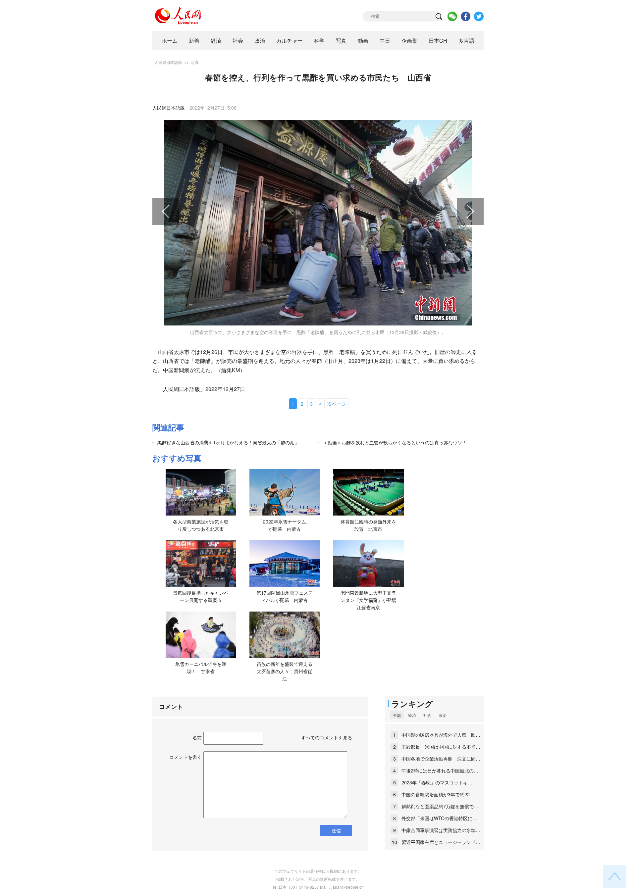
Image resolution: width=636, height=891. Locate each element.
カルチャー (289, 40)
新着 (194, 40)
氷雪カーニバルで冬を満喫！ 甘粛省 (200, 667)
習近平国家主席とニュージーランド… (440, 842)
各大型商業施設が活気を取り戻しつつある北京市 (201, 525)
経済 (216, 40)
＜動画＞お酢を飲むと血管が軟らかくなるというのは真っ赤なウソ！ (395, 442)
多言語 (466, 40)
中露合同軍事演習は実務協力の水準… (440, 830)
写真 (341, 40)
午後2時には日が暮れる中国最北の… (439, 770)
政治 (259, 40)
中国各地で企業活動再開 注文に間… (440, 758)
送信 (336, 830)
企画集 (409, 40)
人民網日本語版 (168, 62)
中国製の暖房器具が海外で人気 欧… (440, 734)
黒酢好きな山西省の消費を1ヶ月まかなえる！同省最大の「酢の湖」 (228, 442)
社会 (238, 40)
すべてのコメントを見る (326, 737)
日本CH (438, 40)
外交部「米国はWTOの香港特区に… (439, 818)
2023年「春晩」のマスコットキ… (436, 782)
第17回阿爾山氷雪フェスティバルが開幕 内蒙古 (284, 596)
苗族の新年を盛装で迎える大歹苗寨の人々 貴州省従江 (284, 671)
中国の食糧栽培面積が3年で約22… (437, 794)
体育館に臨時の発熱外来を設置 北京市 (368, 525)
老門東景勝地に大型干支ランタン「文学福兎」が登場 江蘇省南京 (371, 599)
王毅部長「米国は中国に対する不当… (440, 746)
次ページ (336, 403)
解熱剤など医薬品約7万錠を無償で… (439, 806)
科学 (319, 40)
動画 (363, 40)
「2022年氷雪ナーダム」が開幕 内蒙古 (284, 525)
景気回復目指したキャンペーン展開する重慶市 (201, 596)
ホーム (170, 40)
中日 (385, 40)
